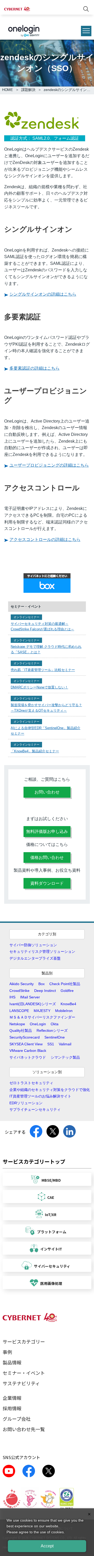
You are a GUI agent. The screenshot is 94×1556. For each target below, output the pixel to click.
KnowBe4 (68, 1004)
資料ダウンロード (47, 883)
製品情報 (12, 1362)
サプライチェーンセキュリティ (35, 1109)
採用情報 (12, 1408)
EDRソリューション (26, 1103)
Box (41, 984)
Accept (47, 1546)
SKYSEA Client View (26, 1044)
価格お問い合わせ (47, 857)
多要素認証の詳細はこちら (34, 368)
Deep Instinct (45, 990)
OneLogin (38, 1024)
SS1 (50, 1044)
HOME (7, 90)
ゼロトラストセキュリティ (31, 1083)
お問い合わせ (47, 792)
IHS (12, 997)
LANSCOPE (19, 1011)
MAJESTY (42, 1011)
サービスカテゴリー (24, 1341)
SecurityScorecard (24, 1037)
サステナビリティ (21, 1383)
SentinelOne (54, 1037)
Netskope (17, 1024)
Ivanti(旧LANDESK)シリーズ (32, 1004)
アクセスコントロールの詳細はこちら (44, 539)
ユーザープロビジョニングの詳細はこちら (49, 465)
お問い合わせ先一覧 (24, 1429)
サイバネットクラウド (27, 1057)
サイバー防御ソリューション (33, 945)
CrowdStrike (19, 990)
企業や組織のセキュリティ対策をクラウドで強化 (49, 1090)
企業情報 (12, 1397)
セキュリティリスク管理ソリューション (42, 951)
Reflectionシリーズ (52, 1030)
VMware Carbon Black (27, 1050)
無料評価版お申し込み (47, 831)
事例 (7, 1351)
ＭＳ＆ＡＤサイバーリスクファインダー (42, 1017)
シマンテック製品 (65, 1057)
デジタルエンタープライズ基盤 (35, 958)
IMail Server (30, 997)
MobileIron (64, 1011)
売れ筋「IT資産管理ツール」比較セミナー (43, 670)
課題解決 (28, 90)
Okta (54, 1024)
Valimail (65, 1044)
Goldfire (67, 990)
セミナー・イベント (24, 1372)
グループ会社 (17, 1418)
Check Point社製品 (64, 984)
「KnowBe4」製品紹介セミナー (35, 751)
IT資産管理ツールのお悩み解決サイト (40, 1096)
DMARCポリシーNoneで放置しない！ (39, 687)
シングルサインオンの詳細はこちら (42, 294)
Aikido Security (21, 984)
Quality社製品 (20, 1030)
